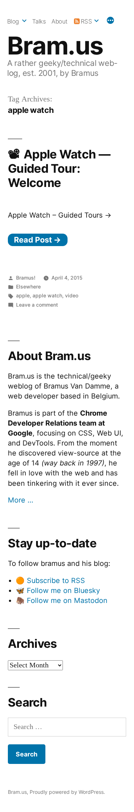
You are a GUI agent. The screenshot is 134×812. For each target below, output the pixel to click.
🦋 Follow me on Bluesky (58, 590)
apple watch (47, 295)
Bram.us (55, 46)
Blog (13, 21)
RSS (86, 21)
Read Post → (37, 239)
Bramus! (25, 278)
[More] (110, 21)
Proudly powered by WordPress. (67, 792)
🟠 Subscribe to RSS (50, 580)
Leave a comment (37, 305)
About (59, 21)
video (71, 295)
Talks (39, 21)
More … (20, 500)
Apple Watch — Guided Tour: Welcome (59, 168)
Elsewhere (28, 286)
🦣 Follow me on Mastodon (62, 600)
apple (23, 295)
